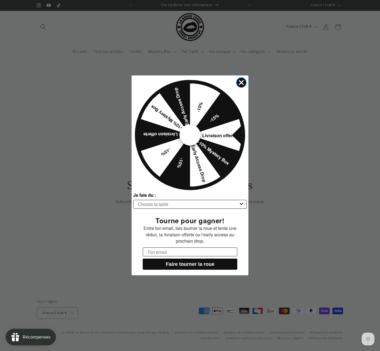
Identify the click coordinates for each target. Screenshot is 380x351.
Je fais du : (144, 195)
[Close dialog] (241, 82)
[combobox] (188, 204)
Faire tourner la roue (190, 264)
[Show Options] (241, 204)
